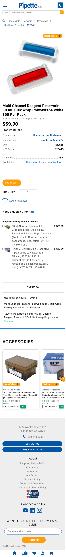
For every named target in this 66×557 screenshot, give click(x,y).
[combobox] (33, 12)
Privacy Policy (32, 479)
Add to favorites (18, 200)
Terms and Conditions (32, 483)
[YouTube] (25, 511)
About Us (32, 471)
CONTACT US (32, 444)
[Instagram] (39, 511)
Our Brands (32, 475)
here (32, 211)
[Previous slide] (4, 103)
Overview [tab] (33, 287)
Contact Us (32, 467)
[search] (62, 12)
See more (9, 321)
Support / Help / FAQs (32, 463)
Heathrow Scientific (52, 140)
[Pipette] (32, 5)
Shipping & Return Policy (32, 487)
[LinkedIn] (32, 511)
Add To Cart (12, 183)
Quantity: (9, 192)
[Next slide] (61, 103)
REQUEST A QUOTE (32, 449)
